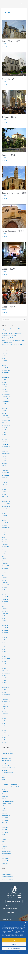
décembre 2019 (5, 525)
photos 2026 (5, 832)
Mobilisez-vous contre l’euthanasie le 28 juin (13, 344)
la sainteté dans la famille (8, 801)
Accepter (14, 940)
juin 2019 (4, 532)
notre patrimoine (9, 917)
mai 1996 (4, 718)
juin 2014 (4, 615)
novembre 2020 (6, 503)
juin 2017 (4, 570)
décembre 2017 (5, 565)
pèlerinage (4, 813)
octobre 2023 (5, 422)
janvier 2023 (5, 444)
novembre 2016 (5, 587)
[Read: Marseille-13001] (14, 291)
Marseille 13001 (8, 269)
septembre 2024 (6, 401)
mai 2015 (4, 604)
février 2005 (5, 670)
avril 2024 (4, 408)
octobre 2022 (5, 451)
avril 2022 (4, 463)
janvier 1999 (5, 706)
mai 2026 (4, 358)
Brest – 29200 (8, 79)
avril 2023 (4, 437)
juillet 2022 (4, 456)
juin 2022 (4, 458)
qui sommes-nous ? (11, 908)
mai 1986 (4, 737)
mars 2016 (4, 594)
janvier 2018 (5, 563)
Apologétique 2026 (6, 758)
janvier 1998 (5, 713)
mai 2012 (4, 642)
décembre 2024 (6, 394)
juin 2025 (4, 379)
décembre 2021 (5, 472)
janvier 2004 (5, 678)
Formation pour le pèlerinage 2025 (10, 784)
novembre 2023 (6, 420)
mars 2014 (4, 623)
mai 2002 (4, 685)
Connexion (4, 872)
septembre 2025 (6, 377)
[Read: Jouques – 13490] (14, 140)
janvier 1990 (5, 728)
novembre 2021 (5, 475)
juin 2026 (4, 356)
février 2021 (5, 496)
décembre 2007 (6, 658)
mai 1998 (4, 711)
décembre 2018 (5, 546)
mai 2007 (4, 661)
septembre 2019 (6, 527)
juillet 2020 (4, 508)
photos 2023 (5, 827)
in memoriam (5, 791)
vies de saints (5, 863)
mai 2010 (4, 649)
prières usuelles (5, 836)
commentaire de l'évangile (8, 767)
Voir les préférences (14, 948)
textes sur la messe (6, 853)
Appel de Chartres (6, 760)
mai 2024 (4, 406)
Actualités (4, 755)
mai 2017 (4, 573)
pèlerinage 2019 (6, 815)
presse (3, 834)
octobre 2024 (5, 398)
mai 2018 (4, 553)
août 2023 (4, 427)
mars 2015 (4, 608)
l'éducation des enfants (7, 794)
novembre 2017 (5, 568)
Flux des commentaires (7, 876)
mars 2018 (4, 558)
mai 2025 (4, 382)
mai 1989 (4, 730)
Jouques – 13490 (9, 155)
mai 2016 (4, 589)
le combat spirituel (6, 803)
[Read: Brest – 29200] (14, 64)
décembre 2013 (5, 630)
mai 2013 (4, 639)
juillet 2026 (4, 353)
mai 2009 (4, 651)
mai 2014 (4, 618)
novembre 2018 (5, 549)
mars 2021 (4, 494)
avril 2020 (4, 515)
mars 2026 (4, 363)
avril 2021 (4, 491)
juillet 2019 (4, 530)
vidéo (3, 856)
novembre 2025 (6, 372)
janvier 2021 (5, 499)
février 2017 (5, 580)
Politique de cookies (9, 951)
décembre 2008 (6, 654)
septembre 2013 (6, 635)
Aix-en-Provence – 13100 (13, 231)
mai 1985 (4, 739)
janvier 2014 (5, 627)
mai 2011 (4, 646)
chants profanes (6, 763)
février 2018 (5, 561)
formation (4, 782)
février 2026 (5, 365)
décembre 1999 (6, 701)
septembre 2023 (6, 425)
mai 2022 (4, 461)
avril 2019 (4, 537)
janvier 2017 (5, 582)
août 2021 (4, 482)
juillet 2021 (4, 484)
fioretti (3, 779)
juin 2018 (4, 551)
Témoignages (5, 848)
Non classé (4, 810)
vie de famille (5, 860)
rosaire (3, 841)
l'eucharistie (5, 796)
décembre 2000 (6, 694)
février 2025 (5, 389)
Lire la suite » (5, 46)
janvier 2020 (5, 522)
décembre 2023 (6, 418)
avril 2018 (4, 556)
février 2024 (5, 413)
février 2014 (5, 625)
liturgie (3, 808)
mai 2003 (4, 682)
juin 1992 (4, 725)
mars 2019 (4, 539)
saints (3, 844)
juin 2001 (4, 689)
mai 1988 (4, 732)
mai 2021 (4, 489)
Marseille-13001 (9, 307)
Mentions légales (18, 951)
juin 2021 (4, 487)
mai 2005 (4, 668)
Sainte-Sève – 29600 (11, 41)
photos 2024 (5, 829)
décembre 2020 (6, 501)
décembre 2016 (5, 584)
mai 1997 (4, 716)
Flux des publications (7, 874)
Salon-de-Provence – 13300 (14, 193)
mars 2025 (4, 387)
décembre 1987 (5, 735)
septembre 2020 (6, 506)
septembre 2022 (6, 453)
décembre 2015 (5, 601)
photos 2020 (5, 820)
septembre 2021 (6, 480)
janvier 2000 (5, 699)
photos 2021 (5, 822)
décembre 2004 (6, 673)
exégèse (4, 775)
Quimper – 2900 (9, 117)
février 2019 (5, 542)
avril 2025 (4, 384)
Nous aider (7, 919)
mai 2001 (4, 692)
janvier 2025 (5, 391)
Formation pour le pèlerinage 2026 (10, 786)
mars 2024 (4, 410)
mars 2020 (4, 518)
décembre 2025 (6, 370)
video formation (5, 858)
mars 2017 (4, 577)
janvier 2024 (5, 415)
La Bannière (5, 798)
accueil (6, 905)
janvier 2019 (5, 544)
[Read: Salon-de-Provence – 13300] (14, 177)
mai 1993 (4, 723)
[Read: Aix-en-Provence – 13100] (14, 215)
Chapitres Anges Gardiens (8, 337)
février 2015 (5, 611)
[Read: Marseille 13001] (14, 253)
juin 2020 (4, 511)
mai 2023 (4, 434)
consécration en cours (7, 772)
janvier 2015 (5, 613)
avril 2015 (4, 606)
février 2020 (5, 520)
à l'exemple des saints (7, 753)
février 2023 (5, 441)
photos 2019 (5, 817)
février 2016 (5, 596)
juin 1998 (4, 708)
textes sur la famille (6, 851)
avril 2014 (4, 620)
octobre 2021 (5, 477)
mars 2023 (4, 439)
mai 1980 (4, 742)
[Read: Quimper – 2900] (14, 102)
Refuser (14, 944)
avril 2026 (4, 360)
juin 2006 (4, 663)
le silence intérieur (6, 805)
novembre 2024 (6, 396)
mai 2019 (4, 534)
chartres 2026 (8, 912)
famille (3, 777)
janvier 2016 (5, 599)
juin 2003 (4, 680)
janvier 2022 (5, 470)
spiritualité (4, 846)
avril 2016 (4, 592)
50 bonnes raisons (6, 751)
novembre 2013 (5, 632)
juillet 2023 (4, 429)
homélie (4, 789)
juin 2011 (4, 644)
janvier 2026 (5, 367)
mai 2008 (4, 656)
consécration (5, 770)
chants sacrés (5, 765)
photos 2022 (5, 825)
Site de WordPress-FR (7, 879)
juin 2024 (4, 403)
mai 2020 (4, 513)
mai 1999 (4, 704)
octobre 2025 (5, 375)
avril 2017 (4, 575)
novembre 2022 (6, 449)
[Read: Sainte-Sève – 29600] (14, 29)
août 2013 (4, 637)
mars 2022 (4, 465)
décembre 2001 (5, 687)
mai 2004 (4, 675)
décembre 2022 (6, 446)
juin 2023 (4, 432)
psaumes (4, 839)
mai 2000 (4, 697)
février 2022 (5, 468)
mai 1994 (4, 720)
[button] (25, 923)
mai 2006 (4, 666)
